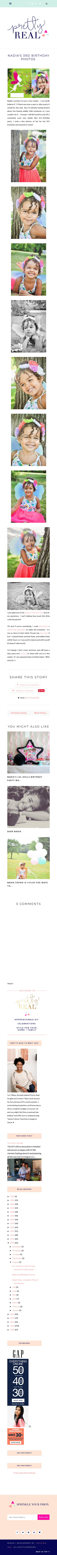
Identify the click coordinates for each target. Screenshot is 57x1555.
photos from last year (34, 612)
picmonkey (43, 626)
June (14, 1291)
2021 (12, 1216)
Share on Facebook (29, 685)
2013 (12, 1314)
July (14, 1287)
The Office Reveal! (15, 1143)
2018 (12, 1227)
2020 (12, 1219)
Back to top (42, 1552)
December (16, 1246)
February (16, 1306)
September (17, 1258)
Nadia (36, 698)
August (15, 1262)
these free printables (16, 629)
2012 (12, 1318)
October (16, 1254)
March (15, 1302)
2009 (12, 1330)
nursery (23, 653)
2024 (12, 1204)
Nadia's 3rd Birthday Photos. (23, 1275)
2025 (12, 1200)
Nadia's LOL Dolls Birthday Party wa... (24, 779)
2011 (12, 1322)
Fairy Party (29, 698)
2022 (12, 1212)
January (15, 1310)
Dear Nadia (14, 831)
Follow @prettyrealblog (24, 1473)
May (14, 1295)
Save (42, 691)
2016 (12, 1235)
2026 (12, 1196)
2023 (12, 1208)
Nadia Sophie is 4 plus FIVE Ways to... (27, 884)
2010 (12, 1326)
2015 (12, 1239)
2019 (12, 1223)
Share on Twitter (24, 691)
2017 (12, 1231)
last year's (44, 633)
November (16, 1250)
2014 (12, 1243)
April (14, 1299)
